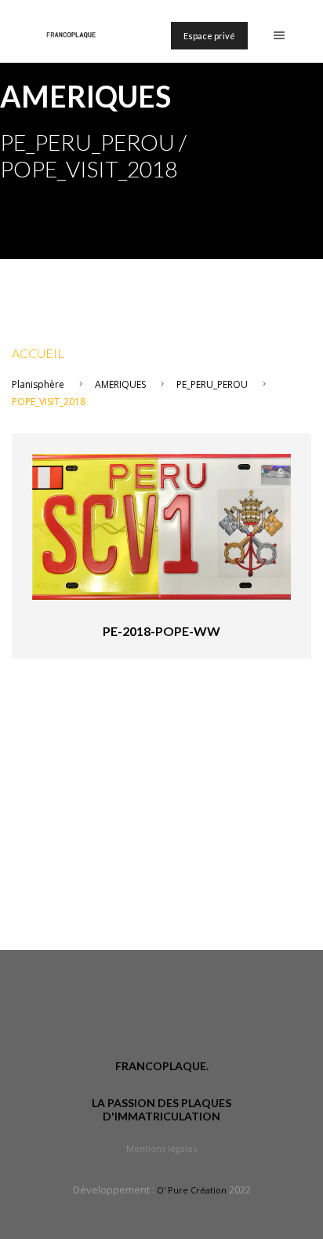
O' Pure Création (192, 1190)
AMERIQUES (120, 384)
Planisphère (38, 384)
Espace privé (209, 36)
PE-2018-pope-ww (161, 630)
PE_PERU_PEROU (212, 384)
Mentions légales (161, 1148)
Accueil (38, 352)
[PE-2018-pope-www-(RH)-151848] (161, 525)
